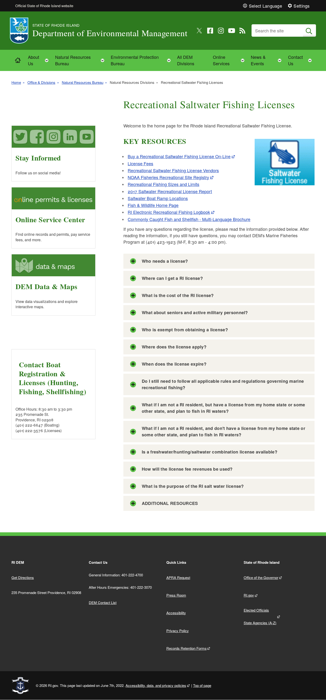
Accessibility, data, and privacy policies (156, 685)
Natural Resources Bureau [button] (81, 60)
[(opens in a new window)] (199, 30)
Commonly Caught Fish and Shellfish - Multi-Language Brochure (189, 219)
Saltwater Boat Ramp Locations (158, 198)
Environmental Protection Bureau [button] (142, 60)
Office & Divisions (41, 82)
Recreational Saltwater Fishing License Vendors (173, 170)
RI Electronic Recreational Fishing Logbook (169, 212)
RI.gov (249, 595)
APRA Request (178, 577)
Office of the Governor (261, 577)
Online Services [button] (230, 60)
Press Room (176, 595)
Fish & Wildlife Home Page (153, 205)
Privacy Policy (177, 630)
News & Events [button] (267, 60)
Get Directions (22, 577)
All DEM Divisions (185, 60)
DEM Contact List (102, 602)
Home (16, 82)
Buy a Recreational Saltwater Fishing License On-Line (179, 156)
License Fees (140, 163)
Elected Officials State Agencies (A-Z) (260, 616)
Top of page (202, 685)
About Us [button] (40, 60)
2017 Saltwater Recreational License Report (170, 191)
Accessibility (176, 612)
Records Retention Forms (186, 648)
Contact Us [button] (301, 60)
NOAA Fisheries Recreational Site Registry (168, 177)
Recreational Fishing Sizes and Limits (163, 184)
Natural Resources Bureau (82, 82)
